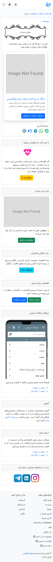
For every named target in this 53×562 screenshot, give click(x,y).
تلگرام (23, 513)
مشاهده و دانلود (26, 240)
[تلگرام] (35, 131)
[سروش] (29, 131)
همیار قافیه (47, 500)
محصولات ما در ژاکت (43, 536)
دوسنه (46, 21)
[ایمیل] (24, 131)
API (50, 527)
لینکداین (22, 509)
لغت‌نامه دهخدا (44, 13)
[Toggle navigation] (4, 4)
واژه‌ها (33, 13)
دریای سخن (46, 545)
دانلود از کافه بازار (38, 391)
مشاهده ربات (26, 270)
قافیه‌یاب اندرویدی (44, 541)
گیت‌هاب (21, 500)
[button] (15, 4)
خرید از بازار (34, 299)
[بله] (46, 131)
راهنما (49, 509)
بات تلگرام (47, 532)
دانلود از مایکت (39, 388)
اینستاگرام (21, 504)
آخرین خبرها (46, 518)
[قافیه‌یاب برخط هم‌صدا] (48, 4)
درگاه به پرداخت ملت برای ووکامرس (26, 99)
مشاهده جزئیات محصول (33, 116)
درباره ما (48, 504)
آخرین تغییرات (45, 513)
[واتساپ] (40, 131)
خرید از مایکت (19, 299)
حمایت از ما (27, 177)
